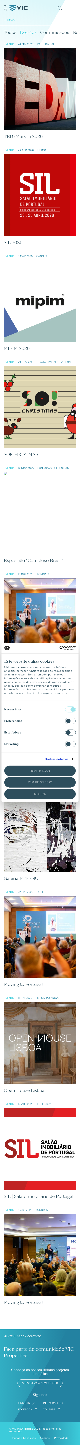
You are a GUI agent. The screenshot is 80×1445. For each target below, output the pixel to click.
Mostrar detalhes (56, 759)
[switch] (70, 721)
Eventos (28, 32)
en (5, 10)
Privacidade (61, 1438)
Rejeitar (40, 793)
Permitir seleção (40, 782)
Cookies (44, 1438)
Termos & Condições (24, 1438)
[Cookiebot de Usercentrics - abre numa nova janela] (59, 648)
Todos (10, 32)
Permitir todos (40, 770)
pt (5, 6)
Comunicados (54, 32)
